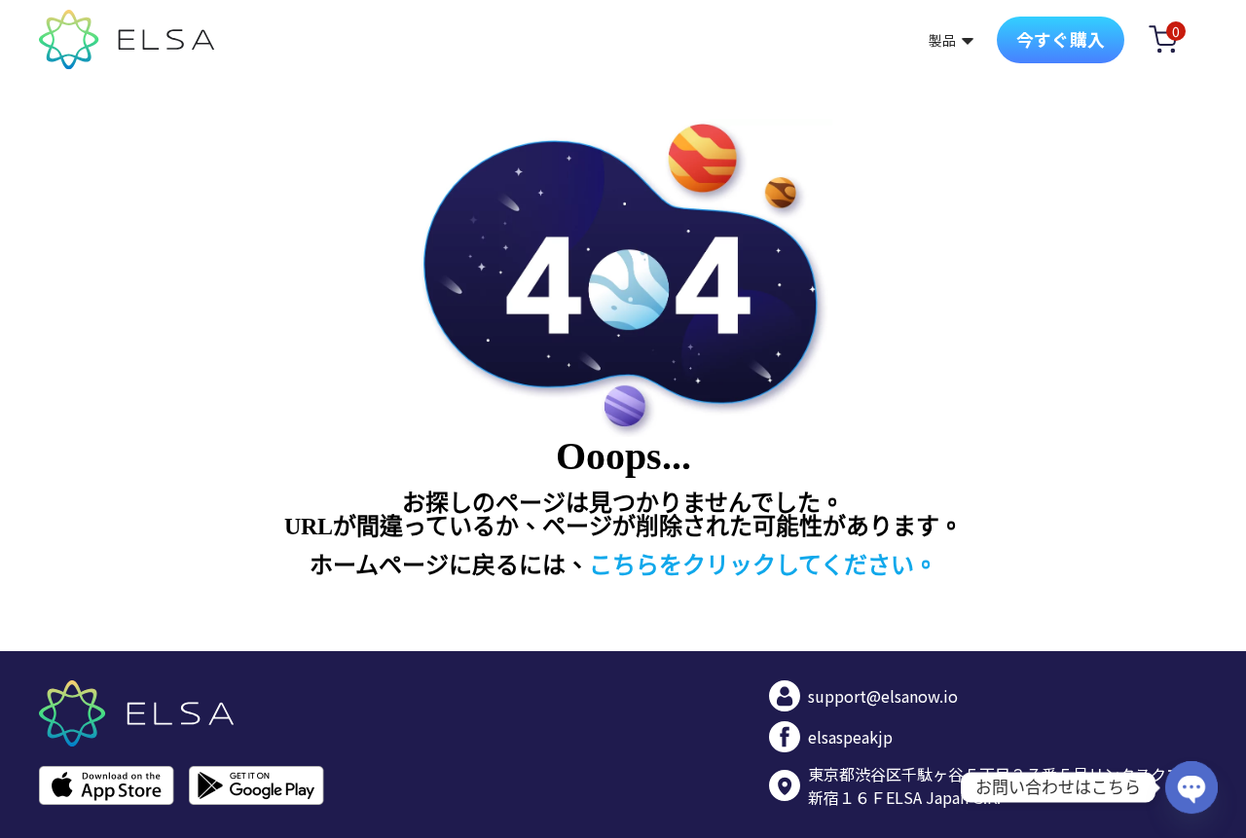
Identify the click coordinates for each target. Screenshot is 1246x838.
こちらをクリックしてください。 (763, 565)
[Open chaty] (1191, 787)
